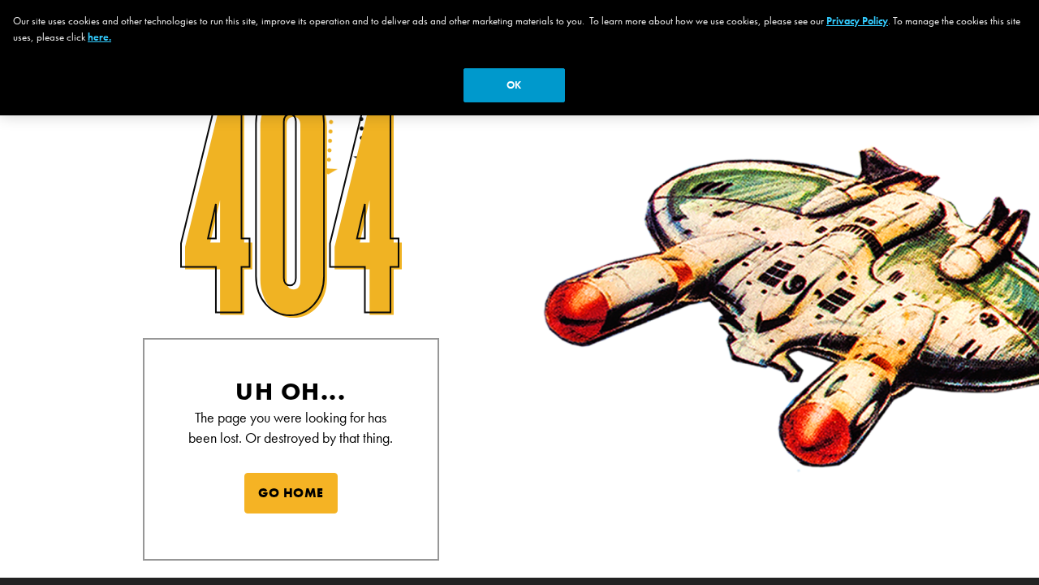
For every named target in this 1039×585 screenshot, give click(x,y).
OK (514, 85)
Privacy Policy (857, 21)
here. (99, 37)
